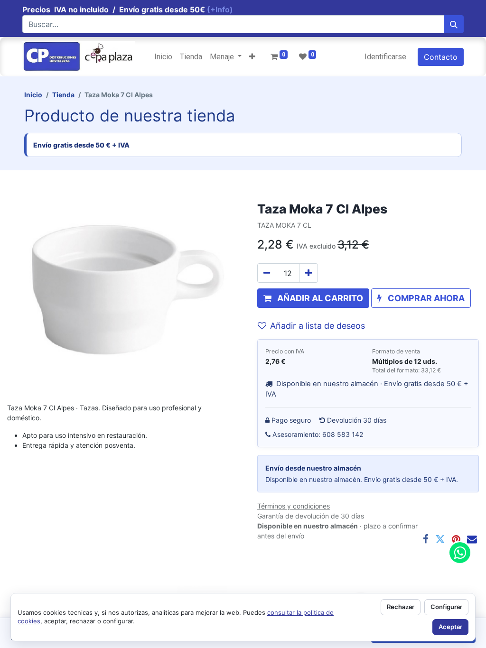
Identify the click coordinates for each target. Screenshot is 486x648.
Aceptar (450, 626)
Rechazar (400, 607)
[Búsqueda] (454, 24)
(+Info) (220, 9)
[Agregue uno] (308, 273)
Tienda (63, 95)
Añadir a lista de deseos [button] (317, 326)
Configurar (446, 607)
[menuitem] (163, 56)
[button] (252, 56)
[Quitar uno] (266, 273)
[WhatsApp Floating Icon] (460, 553)
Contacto (441, 57)
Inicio (33, 95)
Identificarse (385, 56)
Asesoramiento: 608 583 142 (318, 434)
